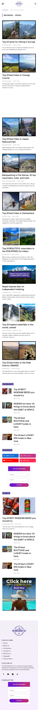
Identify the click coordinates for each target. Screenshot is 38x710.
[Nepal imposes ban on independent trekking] (19, 274)
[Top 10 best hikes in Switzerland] (19, 201)
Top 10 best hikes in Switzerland (18, 213)
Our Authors (7, 648)
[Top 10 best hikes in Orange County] (19, 63)
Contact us (7, 651)
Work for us (7, 653)
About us (6, 645)
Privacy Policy (7, 659)
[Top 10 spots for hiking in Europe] (19, 29)
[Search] (35, 4)
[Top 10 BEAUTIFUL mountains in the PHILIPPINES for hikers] (19, 236)
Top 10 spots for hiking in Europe (18, 42)
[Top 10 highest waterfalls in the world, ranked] (19, 312)
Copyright (6, 656)
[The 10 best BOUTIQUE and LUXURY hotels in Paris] (7, 419)
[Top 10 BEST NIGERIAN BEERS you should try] (7, 391)
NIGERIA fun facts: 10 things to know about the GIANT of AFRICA (24, 406)
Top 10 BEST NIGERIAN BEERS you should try (24, 392)
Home (11, 10)
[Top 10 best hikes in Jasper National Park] (19, 127)
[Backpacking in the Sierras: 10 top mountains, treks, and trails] (19, 163)
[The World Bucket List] (19, 3)
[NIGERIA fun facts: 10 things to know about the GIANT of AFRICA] (7, 405)
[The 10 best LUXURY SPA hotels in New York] (7, 437)
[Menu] (3, 4)
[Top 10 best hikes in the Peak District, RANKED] (19, 350)
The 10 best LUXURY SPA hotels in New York (24, 438)
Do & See (16, 10)
